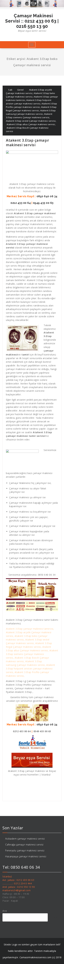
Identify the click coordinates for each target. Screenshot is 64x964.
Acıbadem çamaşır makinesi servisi (25, 838)
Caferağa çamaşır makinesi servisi (24, 844)
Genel (20, 89)
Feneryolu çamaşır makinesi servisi (24, 850)
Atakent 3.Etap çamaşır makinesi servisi (27, 142)
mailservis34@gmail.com (16, 890)
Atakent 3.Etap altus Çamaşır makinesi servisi (30, 124)
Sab (10, 89)
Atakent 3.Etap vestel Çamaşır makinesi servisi (31, 120)
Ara (4, 910)
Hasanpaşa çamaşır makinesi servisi (25, 856)
